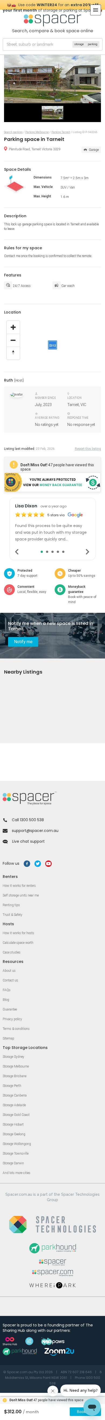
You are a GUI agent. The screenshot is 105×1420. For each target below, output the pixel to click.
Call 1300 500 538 (28, 820)
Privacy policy (12, 1019)
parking (92, 44)
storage (79, 44)
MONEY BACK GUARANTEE (61, 485)
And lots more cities (16, 1173)
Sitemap (8, 1038)
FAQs (6, 990)
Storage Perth (12, 1086)
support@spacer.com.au (35, 830)
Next (88, 552)
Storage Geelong (14, 1134)
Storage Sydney (13, 1057)
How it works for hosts (18, 933)
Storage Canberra (15, 1095)
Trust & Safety (12, 915)
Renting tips (11, 905)
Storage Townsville (16, 1153)
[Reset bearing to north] (13, 353)
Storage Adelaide (14, 1105)
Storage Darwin (13, 1163)
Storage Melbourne (16, 1066)
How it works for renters (19, 886)
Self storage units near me (21, 895)
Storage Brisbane (14, 1076)
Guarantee (10, 1009)
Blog (6, 1000)
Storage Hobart (13, 1124)
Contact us (10, 980)
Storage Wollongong (17, 1144)
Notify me (23, 641)
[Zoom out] (13, 340)
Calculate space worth (18, 943)
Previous (17, 552)
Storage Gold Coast (16, 1115)
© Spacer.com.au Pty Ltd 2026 (28, 1372)
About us (9, 971)
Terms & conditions (16, 1029)
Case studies (11, 952)
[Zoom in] (13, 327)
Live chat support (28, 841)
